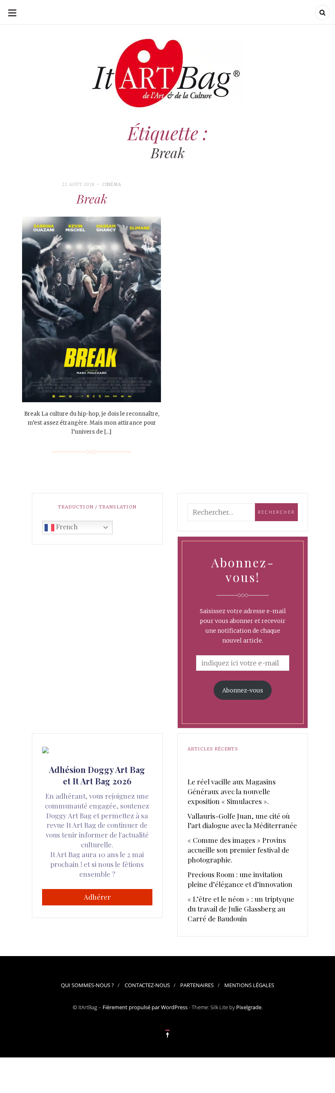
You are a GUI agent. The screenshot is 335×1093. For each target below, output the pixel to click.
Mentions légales (249, 985)
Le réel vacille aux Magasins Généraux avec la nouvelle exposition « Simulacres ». (232, 791)
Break (91, 198)
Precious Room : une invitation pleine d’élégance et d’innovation (240, 879)
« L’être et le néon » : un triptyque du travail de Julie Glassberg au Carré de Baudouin (241, 908)
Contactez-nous (147, 985)
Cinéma (111, 184)
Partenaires (197, 985)
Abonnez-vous (242, 690)
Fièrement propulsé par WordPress (145, 1007)
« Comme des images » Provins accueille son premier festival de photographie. (238, 849)
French (66, 526)
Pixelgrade (248, 1007)
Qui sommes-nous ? (87, 985)
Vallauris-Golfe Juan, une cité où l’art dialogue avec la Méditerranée (242, 820)
